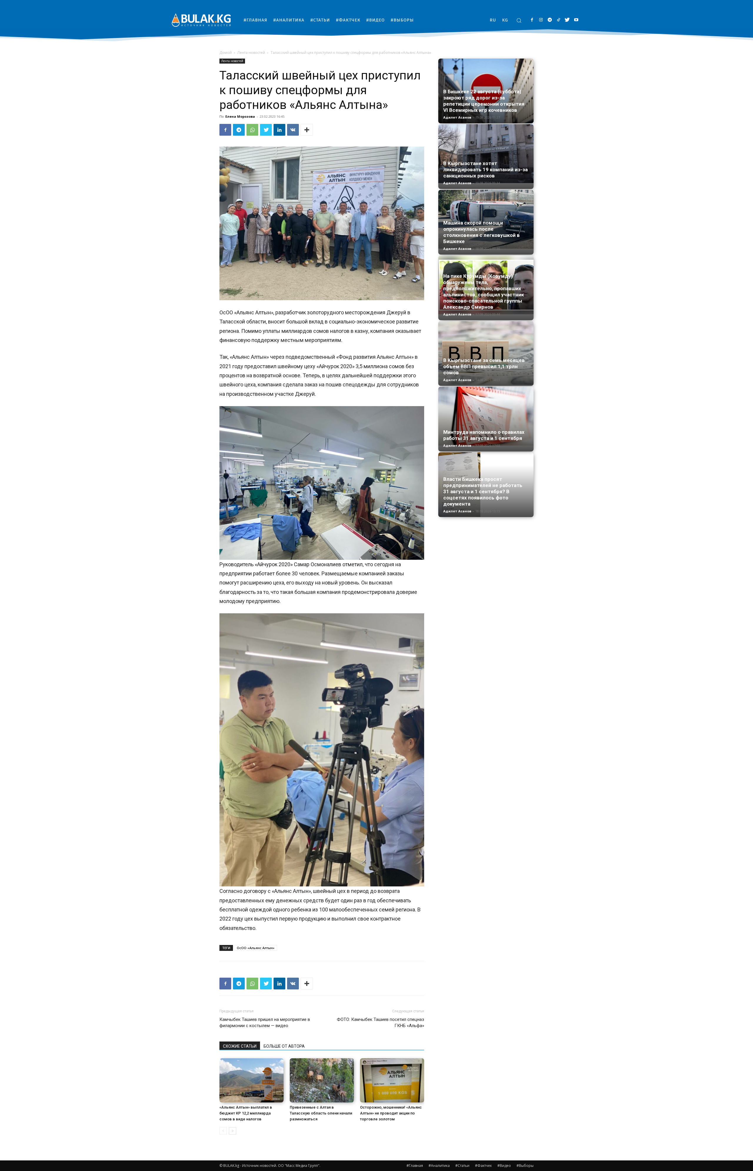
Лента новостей (251, 52)
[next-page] (232, 1131)
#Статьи (462, 1165)
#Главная (415, 1165)
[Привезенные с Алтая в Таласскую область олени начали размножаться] (322, 1080)
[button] (519, 20)
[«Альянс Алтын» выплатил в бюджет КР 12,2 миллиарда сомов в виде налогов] (251, 1080)
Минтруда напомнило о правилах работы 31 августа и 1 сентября (483, 435)
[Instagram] (541, 20)
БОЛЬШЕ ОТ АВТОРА (284, 1046)
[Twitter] (567, 20)
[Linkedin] (279, 130)
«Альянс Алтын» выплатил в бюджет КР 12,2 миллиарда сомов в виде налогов (245, 1113)
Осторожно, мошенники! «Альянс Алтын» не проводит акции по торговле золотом (391, 1113)
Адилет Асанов (457, 117)
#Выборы (525, 1165)
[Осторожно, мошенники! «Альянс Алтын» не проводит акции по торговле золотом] (392, 1080)
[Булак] (201, 19)
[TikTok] (558, 20)
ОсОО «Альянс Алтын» (255, 948)
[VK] (293, 130)
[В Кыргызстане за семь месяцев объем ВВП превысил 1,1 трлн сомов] (486, 353)
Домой (225, 52)
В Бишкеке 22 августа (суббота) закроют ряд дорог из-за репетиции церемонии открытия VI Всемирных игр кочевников (483, 101)
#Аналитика (439, 1165)
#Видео (504, 1165)
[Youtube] (576, 20)
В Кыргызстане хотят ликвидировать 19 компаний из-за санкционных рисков (485, 169)
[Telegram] (549, 20)
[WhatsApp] (252, 130)
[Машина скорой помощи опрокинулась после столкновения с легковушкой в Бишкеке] (486, 219)
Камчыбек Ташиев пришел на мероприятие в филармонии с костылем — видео (264, 1022)
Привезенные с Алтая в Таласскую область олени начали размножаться (321, 1113)
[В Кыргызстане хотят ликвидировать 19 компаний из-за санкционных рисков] (486, 153)
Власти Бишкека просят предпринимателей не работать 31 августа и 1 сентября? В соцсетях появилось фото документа (482, 491)
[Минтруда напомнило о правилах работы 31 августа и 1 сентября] (486, 416)
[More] (307, 130)
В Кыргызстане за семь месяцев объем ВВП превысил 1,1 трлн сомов (484, 366)
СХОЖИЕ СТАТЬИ (239, 1046)
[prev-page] (223, 1131)
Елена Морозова (240, 116)
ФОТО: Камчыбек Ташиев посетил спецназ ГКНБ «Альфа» (380, 1022)
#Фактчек (483, 1165)
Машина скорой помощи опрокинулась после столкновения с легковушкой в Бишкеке (481, 232)
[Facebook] (532, 20)
